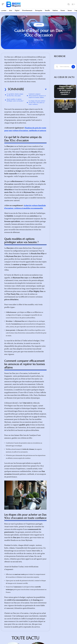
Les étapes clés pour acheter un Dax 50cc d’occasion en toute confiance (37, 102)
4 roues (39, 25)
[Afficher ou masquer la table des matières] (35, 89)
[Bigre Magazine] (13, 4)
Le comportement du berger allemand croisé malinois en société (65, 106)
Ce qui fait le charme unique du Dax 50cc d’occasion (15, 95)
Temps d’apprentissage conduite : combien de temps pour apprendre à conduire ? (65, 89)
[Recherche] (68, 4)
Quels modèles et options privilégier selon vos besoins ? (15, 100)
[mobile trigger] (3, 4)
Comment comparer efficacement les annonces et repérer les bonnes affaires (37, 95)
